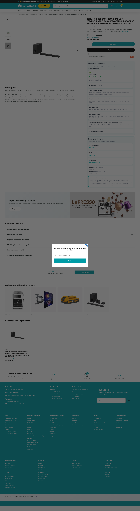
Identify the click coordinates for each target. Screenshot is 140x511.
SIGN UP (70, 261)
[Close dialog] (86, 245)
